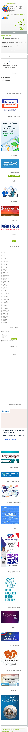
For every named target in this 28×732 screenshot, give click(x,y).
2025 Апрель (5, 302)
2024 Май (5, 285)
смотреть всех (14, 176)
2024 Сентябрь (6, 291)
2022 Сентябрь (6, 255)
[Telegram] (7, 18)
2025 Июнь (5, 305)
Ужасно (4, 337)
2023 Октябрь (6, 275)
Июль (10, 35)
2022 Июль (5, 252)
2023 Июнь (5, 269)
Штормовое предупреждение (12, 38)
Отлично (5, 332)
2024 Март (5, 282)
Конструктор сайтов (6, 731)
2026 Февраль (6, 317)
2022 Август (5, 254)
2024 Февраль (6, 281)
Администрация (5, 50)
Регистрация (20, 14)
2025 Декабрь (6, 314)
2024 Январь (5, 279)
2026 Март (5, 319)
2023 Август (5, 272)
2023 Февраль (6, 263)
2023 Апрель (5, 266)
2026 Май (5, 322)
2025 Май (5, 304)
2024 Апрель (5, 284)
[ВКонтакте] (3, 18)
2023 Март (5, 264)
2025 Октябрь (6, 311)
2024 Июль (5, 288)
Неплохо (5, 335)
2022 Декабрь (6, 260)
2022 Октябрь (6, 257)
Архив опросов (10, 340)
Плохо (4, 336)
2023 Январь (5, 261)
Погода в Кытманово (5, 77)
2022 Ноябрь (5, 258)
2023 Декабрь (6, 278)
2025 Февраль (6, 299)
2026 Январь (5, 316)
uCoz (12, 731)
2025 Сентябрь (6, 310)
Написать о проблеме (10, 439)
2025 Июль (5, 307)
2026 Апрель (5, 320)
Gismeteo (8, 78)
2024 (7, 35)
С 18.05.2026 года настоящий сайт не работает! (15, 8)
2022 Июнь (5, 250)
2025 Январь (5, 298)
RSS (24, 14)
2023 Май (5, 267)
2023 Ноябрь (5, 276)
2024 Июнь (5, 287)
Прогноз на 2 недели (6, 80)
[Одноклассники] (5, 18)
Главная (3, 35)
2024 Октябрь (6, 293)
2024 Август (5, 290)
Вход (8, 15)
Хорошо (4, 334)
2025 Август (5, 308)
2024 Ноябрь (5, 295)
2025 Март (5, 301)
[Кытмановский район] (20, 30)
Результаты (3, 340)
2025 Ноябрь (5, 313)
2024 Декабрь (6, 296)
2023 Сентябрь (6, 273)
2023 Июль (5, 270)
